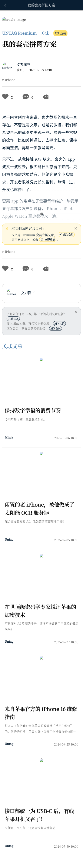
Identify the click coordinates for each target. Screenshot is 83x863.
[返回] (5, 5)
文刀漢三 (23, 64)
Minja (9, 437)
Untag (9, 539)
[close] (76, 228)
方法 (45, 33)
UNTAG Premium (19, 33)
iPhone (10, 80)
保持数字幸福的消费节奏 (33, 410)
